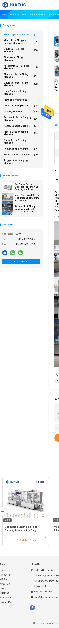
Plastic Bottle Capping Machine (21, 133)
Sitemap (4, 593)
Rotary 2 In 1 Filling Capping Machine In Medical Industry (25, 209)
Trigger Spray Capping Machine (21, 161)
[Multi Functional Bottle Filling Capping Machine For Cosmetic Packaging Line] (7, 198)
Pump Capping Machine (21, 148)
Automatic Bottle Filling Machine (21, 67)
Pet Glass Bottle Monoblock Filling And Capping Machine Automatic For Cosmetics (26, 187)
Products (5, 574)
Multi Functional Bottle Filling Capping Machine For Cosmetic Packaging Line (27, 198)
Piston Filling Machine (21, 99)
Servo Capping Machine (21, 154)
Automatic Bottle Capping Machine (21, 118)
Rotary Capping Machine (21, 126)
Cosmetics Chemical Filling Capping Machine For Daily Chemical (21, 530)
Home (3, 570)
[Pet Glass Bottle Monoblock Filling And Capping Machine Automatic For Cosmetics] (7, 187)
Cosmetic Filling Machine (21, 105)
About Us (5, 584)
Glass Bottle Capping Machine (21, 141)
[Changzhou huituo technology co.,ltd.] (14, 5)
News (3, 588)
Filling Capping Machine (21, 34)
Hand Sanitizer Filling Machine (21, 92)
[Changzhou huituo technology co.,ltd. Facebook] (32, 608)
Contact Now (21, 261)
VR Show (4, 579)
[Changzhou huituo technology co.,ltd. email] (4, 252)
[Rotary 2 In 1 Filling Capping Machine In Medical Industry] (7, 209)
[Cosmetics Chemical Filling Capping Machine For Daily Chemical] (26, 500)
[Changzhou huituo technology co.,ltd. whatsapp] (12, 252)
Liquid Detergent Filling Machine (21, 84)
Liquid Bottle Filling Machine (21, 50)
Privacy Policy (7, 602)
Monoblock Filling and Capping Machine (21, 41)
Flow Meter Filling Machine (21, 58)
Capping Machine (21, 111)
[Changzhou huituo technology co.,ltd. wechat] (20, 252)
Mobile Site (6, 597)
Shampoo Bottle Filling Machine (21, 75)
